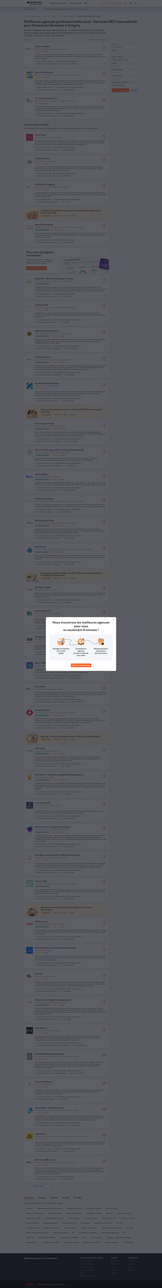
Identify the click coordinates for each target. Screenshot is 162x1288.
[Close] (114, 619)
